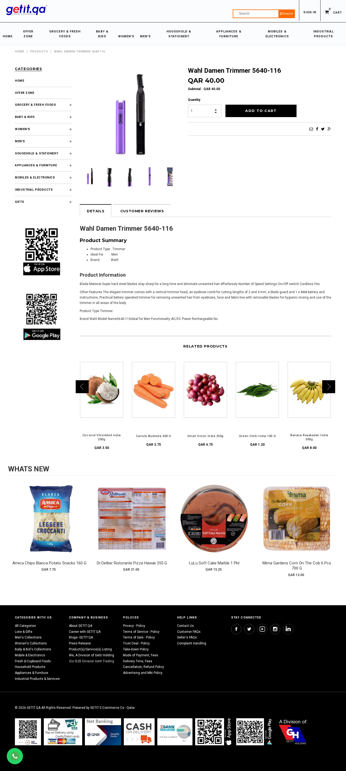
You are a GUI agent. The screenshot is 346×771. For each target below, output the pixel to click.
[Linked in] (288, 629)
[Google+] (329, 129)
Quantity (194, 100)
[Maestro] (214, 732)
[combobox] (263, 14)
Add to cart (49, 524)
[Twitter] (323, 129)
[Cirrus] (293, 732)
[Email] (311, 129)
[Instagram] (275, 629)
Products (39, 51)
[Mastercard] (103, 732)
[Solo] (254, 732)
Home (19, 51)
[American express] (139, 732)
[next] (332, 528)
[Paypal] (28, 732)
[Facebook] (317, 129)
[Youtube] (262, 629)
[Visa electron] (174, 732)
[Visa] (63, 732)
